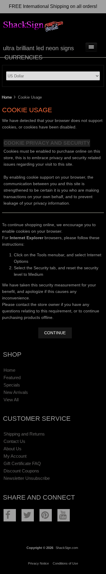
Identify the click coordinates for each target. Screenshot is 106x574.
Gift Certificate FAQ (22, 463)
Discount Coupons (21, 470)
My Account (15, 456)
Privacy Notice (38, 563)
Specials (12, 384)
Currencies (23, 57)
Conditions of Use (65, 563)
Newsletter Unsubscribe (27, 478)
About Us (12, 448)
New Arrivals (16, 392)
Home (7, 97)
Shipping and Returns (24, 433)
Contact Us (14, 441)
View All (11, 399)
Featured (12, 377)
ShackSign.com (67, 547)
